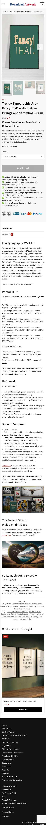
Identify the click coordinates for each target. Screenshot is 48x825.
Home (4, 11)
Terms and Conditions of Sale (14, 803)
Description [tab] (7, 228)
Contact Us (6, 790)
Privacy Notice (8, 812)
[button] (42, 4)
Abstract (5, 739)
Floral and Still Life (10, 756)
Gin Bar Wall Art (35, 611)
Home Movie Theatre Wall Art (14, 735)
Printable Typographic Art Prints (20, 11)
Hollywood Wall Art (10, 742)
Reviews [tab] (7, 234)
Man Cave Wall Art (25, 617)
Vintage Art (6, 728)
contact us (6, 535)
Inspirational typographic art (28, 614)
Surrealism (6, 766)
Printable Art (5, 606)
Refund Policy (8, 808)
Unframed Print (25, 619)
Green (3, 614)
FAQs (4, 796)
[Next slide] (40, 47)
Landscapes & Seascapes (12, 752)
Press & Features (9, 800)
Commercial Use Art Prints (17, 611)
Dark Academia (8, 759)
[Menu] (6, 4)
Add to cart (23, 168)
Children (5, 773)
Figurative (6, 745)
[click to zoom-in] (24, 47)
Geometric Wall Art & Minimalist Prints (27, 604)
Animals (5, 770)
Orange (36, 617)
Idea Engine (11, 614)
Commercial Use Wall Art (12, 780)
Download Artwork (9, 786)
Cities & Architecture (11, 749)
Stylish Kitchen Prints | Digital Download (20, 701)
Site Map (5, 816)
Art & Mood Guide (9, 793)
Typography (7, 763)
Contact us (6, 465)
